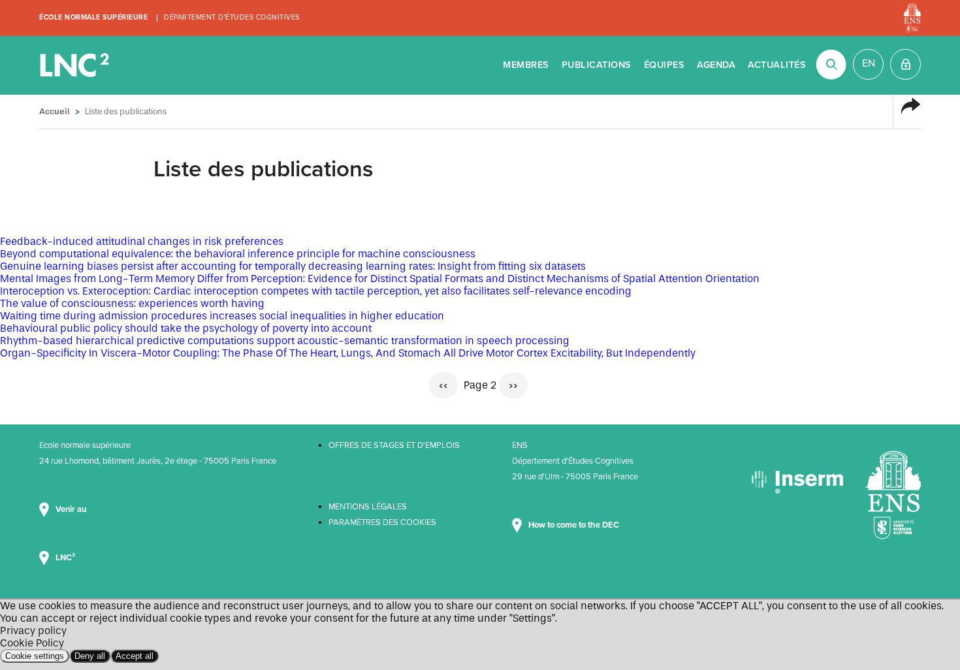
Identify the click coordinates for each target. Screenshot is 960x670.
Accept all (134, 656)
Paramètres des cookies (382, 522)
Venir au (72, 509)
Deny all (89, 656)
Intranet (905, 64)
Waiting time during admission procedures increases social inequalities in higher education (222, 316)
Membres (526, 65)
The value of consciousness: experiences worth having (132, 303)
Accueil (54, 111)
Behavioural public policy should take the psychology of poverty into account (186, 328)
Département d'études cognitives (232, 17)
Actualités (777, 65)
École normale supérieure (93, 17)
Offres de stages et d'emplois (394, 445)
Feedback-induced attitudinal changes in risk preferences (141, 241)
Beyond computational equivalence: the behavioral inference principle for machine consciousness (237, 253)
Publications (597, 65)
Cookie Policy (32, 643)
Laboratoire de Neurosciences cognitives (75, 65)
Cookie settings (34, 656)
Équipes (664, 65)
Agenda (716, 65)
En (868, 63)
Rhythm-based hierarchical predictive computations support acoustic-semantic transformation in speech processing (284, 340)
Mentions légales (367, 507)
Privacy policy (33, 630)
